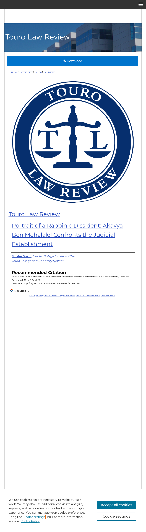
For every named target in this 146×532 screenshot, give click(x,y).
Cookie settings (34, 517)
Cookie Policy (30, 521)
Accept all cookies (116, 505)
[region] (73, 510)
